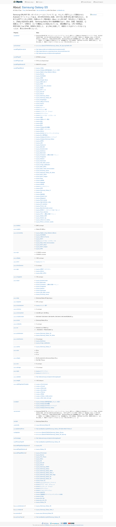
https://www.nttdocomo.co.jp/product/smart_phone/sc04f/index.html (53, 51)
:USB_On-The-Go (42, 101)
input (16, 280)
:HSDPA (40, 180)
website (17, 377)
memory (17, 309)
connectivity (18, 233)
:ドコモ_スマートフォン (44, 490)
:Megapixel (41, 198)
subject (16, 401)
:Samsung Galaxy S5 (43, 425)
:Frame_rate (41, 206)
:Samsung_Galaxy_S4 (43, 97)
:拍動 (39, 117)
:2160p (40, 496)
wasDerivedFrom (19, 428)
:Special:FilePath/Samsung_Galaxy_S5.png (49, 432)
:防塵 (39, 123)
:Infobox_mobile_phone (44, 396)
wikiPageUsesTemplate (21, 384)
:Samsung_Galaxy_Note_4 (45, 472)
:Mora (39, 459)
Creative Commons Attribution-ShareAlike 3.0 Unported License (71, 525)
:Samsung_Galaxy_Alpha (44, 470)
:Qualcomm (41, 145)
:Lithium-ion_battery (43, 220)
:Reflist (40, 394)
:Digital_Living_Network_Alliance (46, 72)
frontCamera (18, 265)
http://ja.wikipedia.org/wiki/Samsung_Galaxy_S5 (48, 442)
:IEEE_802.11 (41, 82)
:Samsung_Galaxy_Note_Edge (45, 474)
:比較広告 (40, 492)
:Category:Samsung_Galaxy (45, 139)
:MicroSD (40, 147)
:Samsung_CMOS (42, 466)
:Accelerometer (42, 149)
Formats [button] (40, 2)
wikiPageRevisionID (19, 64)
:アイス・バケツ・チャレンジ (45, 484)
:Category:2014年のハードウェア (46, 137)
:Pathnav (40, 392)
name (17, 320)
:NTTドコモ (41, 90)
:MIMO (39, 88)
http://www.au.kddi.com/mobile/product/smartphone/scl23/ (50, 49)
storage (17, 367)
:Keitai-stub (41, 388)
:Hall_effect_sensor (43, 162)
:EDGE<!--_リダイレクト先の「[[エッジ (48, 210)
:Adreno (40, 131)
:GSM (39, 78)
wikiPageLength (18, 60)
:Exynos (40, 74)
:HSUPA (40, 184)
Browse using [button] (29, 2)
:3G (39, 192)
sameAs (16, 425)
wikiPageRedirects (20, 449)
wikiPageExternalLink (20, 49)
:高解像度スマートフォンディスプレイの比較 (49, 494)
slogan (17, 358)
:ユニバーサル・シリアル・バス (46, 115)
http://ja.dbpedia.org (42, 10)
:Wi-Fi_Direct (41, 174)
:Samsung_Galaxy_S (43, 190)
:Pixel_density (41, 200)
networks (17, 324)
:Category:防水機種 (43, 127)
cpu (16, 252)
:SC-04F (40, 91)
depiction (17, 432)
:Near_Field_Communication (45, 168)
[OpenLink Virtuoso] (45, 523)
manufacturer (19, 305)
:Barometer (41, 153)
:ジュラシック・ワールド (44, 111)
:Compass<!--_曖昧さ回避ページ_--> (47, 155)
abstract (16, 35)
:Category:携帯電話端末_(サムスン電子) (48, 70)
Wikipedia (47, 525)
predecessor (18, 333)
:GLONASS (41, 76)
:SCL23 (40, 93)
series (17, 346)
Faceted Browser (86, 2)
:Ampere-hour (41, 196)
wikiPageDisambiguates (21, 445)
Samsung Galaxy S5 (35, 7)
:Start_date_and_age (43, 398)
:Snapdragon (41, 99)
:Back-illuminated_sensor (44, 208)
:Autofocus (40, 151)
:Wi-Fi (39, 105)
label (16, 421)
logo (16, 298)
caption (17, 229)
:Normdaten (41, 390)
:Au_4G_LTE (41, 500)
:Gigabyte (40, 182)
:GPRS (39, 141)
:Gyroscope (41, 160)
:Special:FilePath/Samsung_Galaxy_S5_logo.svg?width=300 (54, 45)
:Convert (40, 386)
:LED (39, 143)
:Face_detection (42, 212)
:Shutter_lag (41, 218)
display (17, 258)
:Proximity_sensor (42, 170)
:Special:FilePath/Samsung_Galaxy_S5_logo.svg (51, 434)
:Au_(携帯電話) (42, 135)
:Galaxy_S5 (41, 449)
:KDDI (39, 84)
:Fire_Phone (41, 457)
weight (17, 380)
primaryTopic (19, 517)
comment (17, 411)
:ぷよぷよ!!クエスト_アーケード (46, 482)
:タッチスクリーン (42, 186)
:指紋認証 (40, 194)
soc (16, 363)
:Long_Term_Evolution (43, 86)
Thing (23, 10)
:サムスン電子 (41, 109)
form (16, 262)
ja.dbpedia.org (60, 10)
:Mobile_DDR (41, 216)
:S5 (39, 445)
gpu (16, 269)
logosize (17, 301)
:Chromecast (41, 453)
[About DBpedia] (18, 2)
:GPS (39, 188)
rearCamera (18, 339)
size (16, 350)
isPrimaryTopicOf (19, 442)
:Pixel (39, 178)
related (18, 509)
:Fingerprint (41, 157)
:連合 (39, 121)
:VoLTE (40, 103)
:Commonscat (42, 384)
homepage (17, 438)
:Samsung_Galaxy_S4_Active (45, 172)
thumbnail (17, 45)
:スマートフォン (42, 113)
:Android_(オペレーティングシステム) (47, 133)
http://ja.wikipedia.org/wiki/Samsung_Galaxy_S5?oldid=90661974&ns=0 (54, 428)
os (16, 327)
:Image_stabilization (43, 164)
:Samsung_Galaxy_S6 (43, 478)
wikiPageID (17, 57)
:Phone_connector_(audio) (44, 222)
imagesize (18, 277)
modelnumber (19, 316)
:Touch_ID (40, 480)
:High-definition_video (43, 202)
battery (17, 225)
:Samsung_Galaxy (42, 95)
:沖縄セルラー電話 (42, 119)
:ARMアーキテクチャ (43, 129)
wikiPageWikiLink (19, 68)
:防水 (39, 125)
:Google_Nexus (42, 80)
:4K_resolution (41, 204)
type (16, 371)
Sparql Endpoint (99, 2)
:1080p (40, 68)
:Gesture (40, 158)
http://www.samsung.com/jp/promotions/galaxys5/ (48, 53)
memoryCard (18, 313)
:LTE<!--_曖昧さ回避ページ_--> (46, 214)
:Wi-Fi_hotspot (41, 176)
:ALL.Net (40, 498)
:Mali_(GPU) (41, 166)
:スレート (40, 107)
